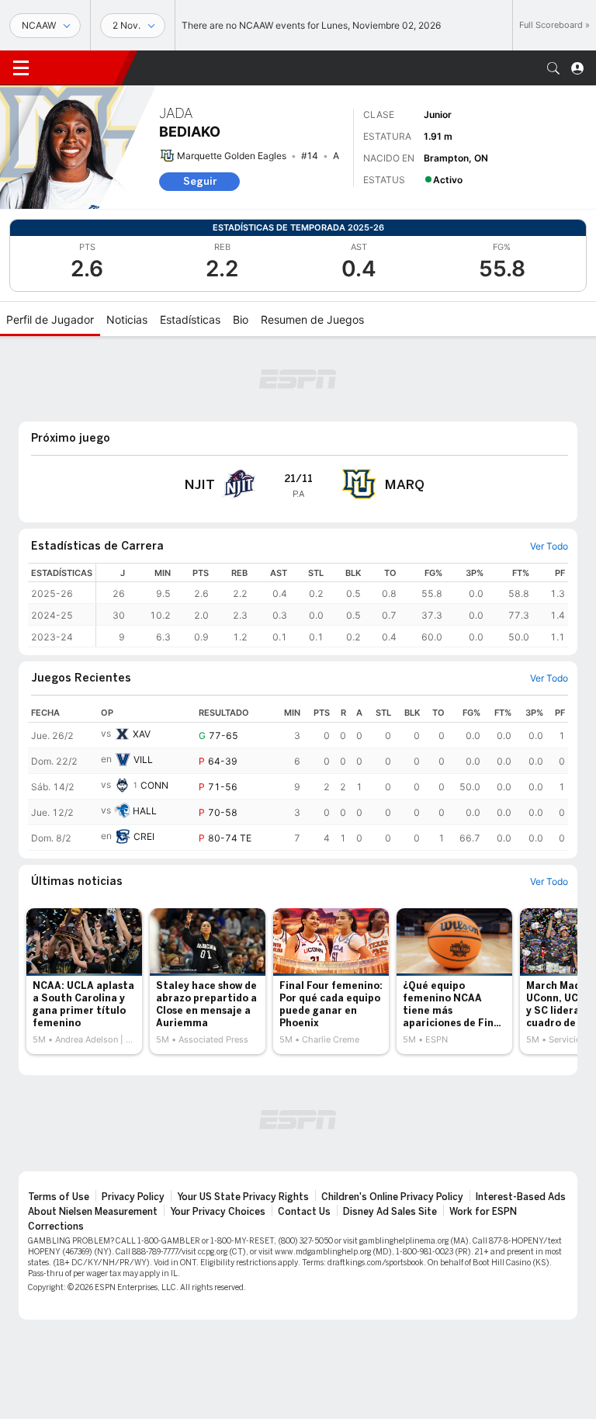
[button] (553, 68)
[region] (332, 605)
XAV (142, 734)
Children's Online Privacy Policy (392, 1197)
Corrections (56, 1226)
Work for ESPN (483, 1211)
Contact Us (304, 1211)
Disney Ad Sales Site (390, 1211)
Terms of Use (58, 1197)
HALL (145, 811)
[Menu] (21, 68)
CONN (154, 785)
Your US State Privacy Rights (243, 1197)
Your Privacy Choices (217, 1211)
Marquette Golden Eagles (231, 155)
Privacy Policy (133, 1197)
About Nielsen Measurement (93, 1211)
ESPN (81, 67)
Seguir (200, 181)
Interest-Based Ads (521, 1197)
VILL (143, 759)
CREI (143, 836)
